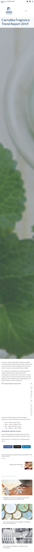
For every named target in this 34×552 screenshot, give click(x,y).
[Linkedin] (27, 1)
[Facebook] (30, 1)
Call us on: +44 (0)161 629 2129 (8, 2)
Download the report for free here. (11, 431)
